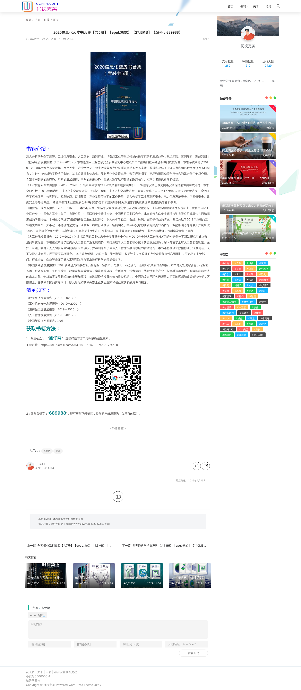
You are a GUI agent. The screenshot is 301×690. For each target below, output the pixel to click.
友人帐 (30, 672)
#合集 (238, 263)
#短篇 (252, 296)
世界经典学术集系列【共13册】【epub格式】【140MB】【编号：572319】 (181, 545)
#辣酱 (255, 307)
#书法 (250, 290)
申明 (48, 672)
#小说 (225, 263)
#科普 (225, 279)
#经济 (262, 263)
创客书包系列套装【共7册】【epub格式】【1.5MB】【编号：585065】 (84, 545)
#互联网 (226, 296)
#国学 (238, 285)
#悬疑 (225, 268)
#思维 (238, 290)
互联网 (47, 450)
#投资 (225, 285)
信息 (58, 450)
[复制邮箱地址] (206, 466)
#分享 (225, 323)
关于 (40, 672)
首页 (28, 19)
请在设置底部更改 (65, 672)
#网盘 (251, 318)
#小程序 (264, 318)
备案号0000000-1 (38, 676)
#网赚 (250, 323)
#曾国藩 (263, 279)
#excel (226, 318)
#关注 (262, 301)
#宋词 (250, 279)
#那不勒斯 (257, 335)
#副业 (262, 323)
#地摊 (257, 312)
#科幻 (240, 296)
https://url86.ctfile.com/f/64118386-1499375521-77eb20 (79, 345)
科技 (47, 19)
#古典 (238, 274)
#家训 (257, 329)
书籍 (37, 19)
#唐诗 (238, 279)
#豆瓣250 (227, 329)
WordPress (76, 685)
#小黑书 (263, 268)
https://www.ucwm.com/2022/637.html (88, 523)
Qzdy (97, 685)
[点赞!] (118, 496)
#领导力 (241, 335)
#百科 (262, 290)
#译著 (250, 268)
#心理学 (263, 285)
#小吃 (238, 323)
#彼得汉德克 (229, 301)
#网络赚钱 (228, 312)
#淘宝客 (241, 307)
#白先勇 (243, 329)
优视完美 (49, 685)
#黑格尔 (226, 335)
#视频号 (244, 312)
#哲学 (225, 274)
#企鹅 (238, 268)
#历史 (262, 274)
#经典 (250, 263)
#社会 (250, 285)
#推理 (250, 274)
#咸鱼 (239, 318)
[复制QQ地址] (197, 466)
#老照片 (226, 307)
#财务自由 (247, 301)
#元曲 (225, 290)
